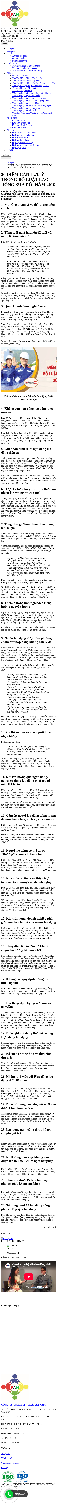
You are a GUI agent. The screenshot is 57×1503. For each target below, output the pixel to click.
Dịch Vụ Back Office (21, 137)
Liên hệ (4, 1467)
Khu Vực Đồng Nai (21, 123)
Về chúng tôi (6, 1458)
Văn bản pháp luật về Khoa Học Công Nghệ (31, 105)
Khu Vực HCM (19, 120)
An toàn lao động (19, 56)
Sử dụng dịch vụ (19, 61)
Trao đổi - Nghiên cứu (22, 90)
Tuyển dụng (12, 63)
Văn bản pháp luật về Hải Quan (26, 103)
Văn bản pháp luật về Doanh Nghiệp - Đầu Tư (32, 100)
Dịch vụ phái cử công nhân (24, 133)
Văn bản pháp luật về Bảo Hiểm (26, 95)
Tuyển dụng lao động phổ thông (26, 66)
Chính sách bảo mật (9, 1463)
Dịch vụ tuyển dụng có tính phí (25, 145)
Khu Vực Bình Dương (22, 125)
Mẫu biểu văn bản (20, 75)
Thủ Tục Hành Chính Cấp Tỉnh (26, 80)
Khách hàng (12, 118)
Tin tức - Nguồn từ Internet (24, 88)
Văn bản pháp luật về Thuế (24, 110)
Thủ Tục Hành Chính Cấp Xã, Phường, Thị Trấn (33, 83)
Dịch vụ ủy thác (19, 147)
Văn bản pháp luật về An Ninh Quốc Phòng (31, 93)
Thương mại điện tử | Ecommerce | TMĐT (30, 85)
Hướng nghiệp (18, 58)
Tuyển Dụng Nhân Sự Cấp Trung (27, 71)
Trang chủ (11, 163)
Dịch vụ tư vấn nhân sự (22, 142)
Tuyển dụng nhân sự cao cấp (24, 68)
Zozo (21, 1487)
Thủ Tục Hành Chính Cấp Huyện (27, 78)
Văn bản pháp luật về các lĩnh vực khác (29, 98)
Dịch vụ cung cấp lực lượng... (25, 135)
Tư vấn (10, 53)
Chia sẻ (10, 73)
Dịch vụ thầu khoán (20, 140)
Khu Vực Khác (19, 128)
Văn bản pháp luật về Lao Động (26, 108)
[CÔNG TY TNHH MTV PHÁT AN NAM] (15, 26)
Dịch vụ (10, 130)
